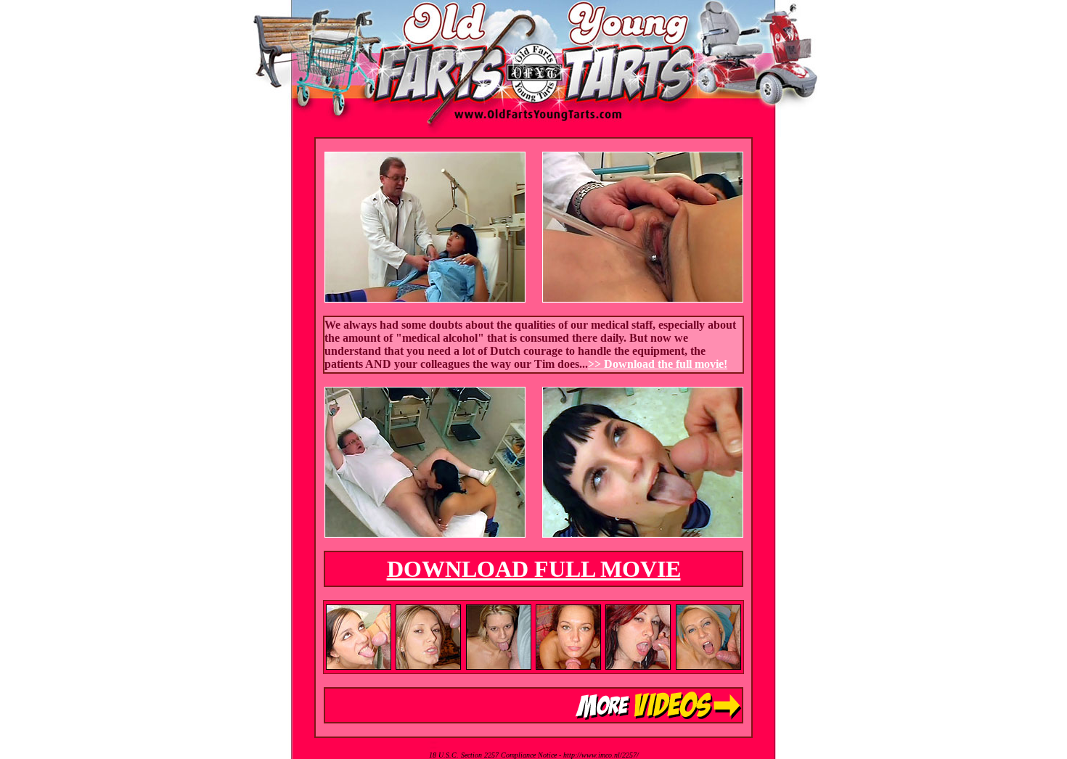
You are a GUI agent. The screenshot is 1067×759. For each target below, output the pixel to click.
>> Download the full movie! (657, 364)
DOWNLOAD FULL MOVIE (534, 569)
